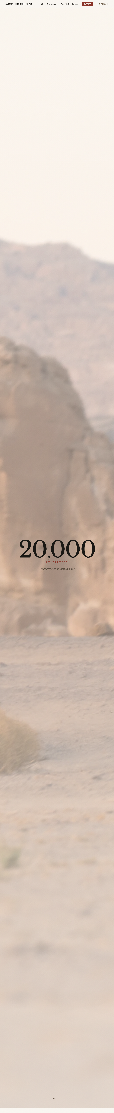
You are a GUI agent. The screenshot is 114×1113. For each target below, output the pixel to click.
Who (42, 4)
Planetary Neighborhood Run (18, 4)
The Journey (52, 4)
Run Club (65, 4)
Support (87, 4)
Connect (75, 4)
